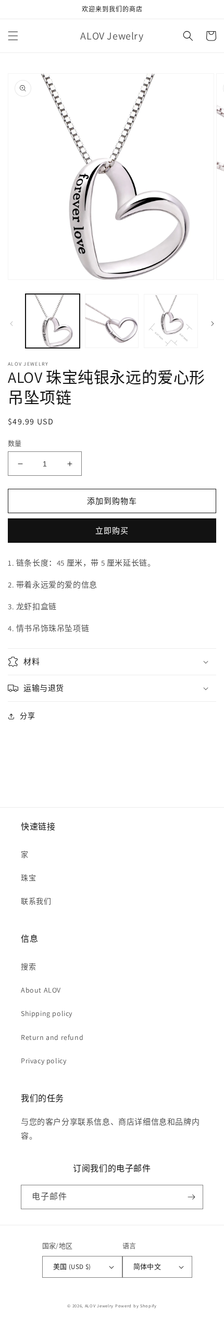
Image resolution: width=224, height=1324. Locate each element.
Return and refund (52, 1037)
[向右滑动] (212, 323)
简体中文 (147, 1266)
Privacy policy (43, 1060)
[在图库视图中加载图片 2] (112, 321)
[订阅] (191, 1197)
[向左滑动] (11, 323)
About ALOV (41, 990)
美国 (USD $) (72, 1266)
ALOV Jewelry (99, 1305)
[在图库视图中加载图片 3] (171, 321)
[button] (13, 35)
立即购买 (112, 531)
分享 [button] (27, 715)
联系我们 (36, 901)
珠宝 (28, 877)
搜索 (28, 966)
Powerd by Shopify (136, 1305)
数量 (15, 443)
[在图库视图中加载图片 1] (53, 321)
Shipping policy (46, 1013)
